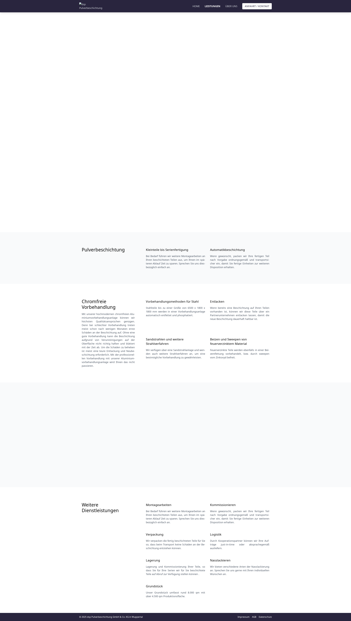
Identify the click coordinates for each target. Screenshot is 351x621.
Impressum (244, 616)
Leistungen (212, 6)
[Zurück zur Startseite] (90, 6)
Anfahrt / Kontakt (257, 6)
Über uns (231, 6)
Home (196, 6)
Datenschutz (265, 616)
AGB (254, 616)
